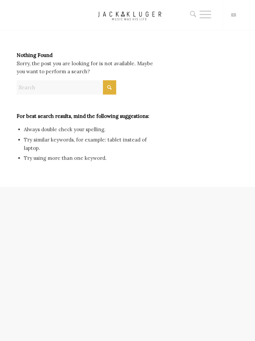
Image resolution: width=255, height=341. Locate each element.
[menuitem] (191, 14)
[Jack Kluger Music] (127, 15)
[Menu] (205, 14)
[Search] (191, 14)
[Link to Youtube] (233, 15)
